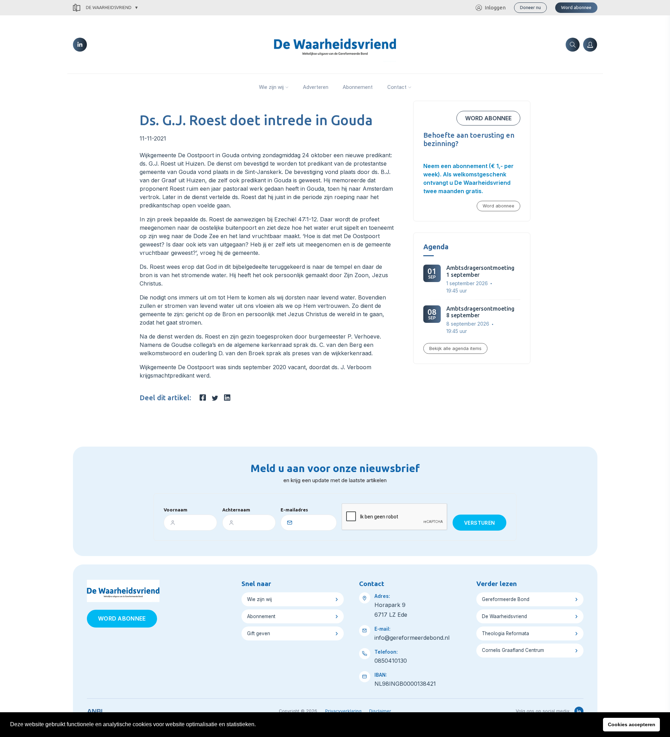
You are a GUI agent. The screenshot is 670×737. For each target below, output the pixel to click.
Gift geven (258, 633)
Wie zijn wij (271, 87)
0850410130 (390, 660)
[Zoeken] (573, 45)
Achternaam (236, 509)
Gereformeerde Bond (505, 599)
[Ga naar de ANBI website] (95, 710)
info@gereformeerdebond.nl (411, 637)
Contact (397, 87)
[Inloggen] (590, 45)
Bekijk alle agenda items (455, 348)
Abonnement (358, 87)
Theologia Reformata (505, 633)
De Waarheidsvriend (109, 7)
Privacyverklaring (343, 711)
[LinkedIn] (80, 45)
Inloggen (495, 7)
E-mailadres (294, 509)
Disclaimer (380, 711)
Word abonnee (576, 7)
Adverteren (315, 87)
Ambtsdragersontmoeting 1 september (480, 271)
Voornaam (175, 509)
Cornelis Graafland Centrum (513, 650)
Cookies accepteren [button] (631, 724)
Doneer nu (530, 7)
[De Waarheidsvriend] (335, 43)
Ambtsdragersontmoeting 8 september (480, 311)
